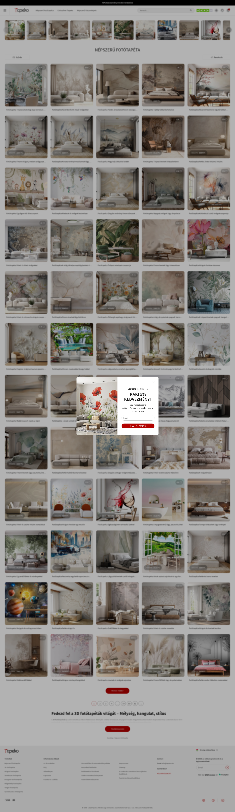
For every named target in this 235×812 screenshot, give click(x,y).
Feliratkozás (138, 426)
